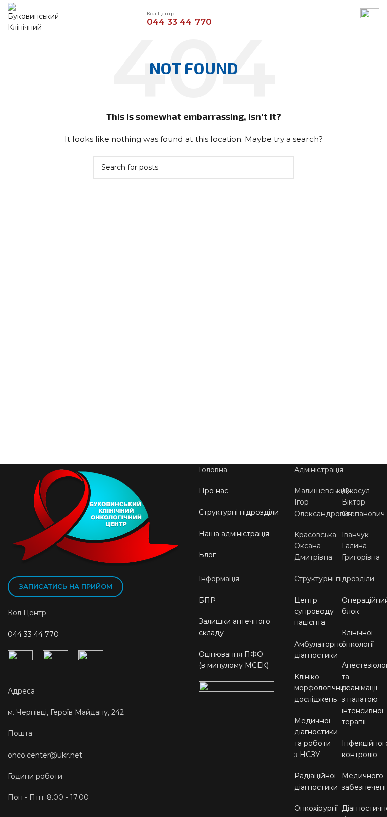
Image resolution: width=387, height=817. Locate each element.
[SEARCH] (282, 167)
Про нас (213, 490)
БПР (207, 600)
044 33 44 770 (33, 634)
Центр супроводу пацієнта (314, 611)
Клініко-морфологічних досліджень (321, 688)
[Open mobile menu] (369, 18)
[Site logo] (33, 17)
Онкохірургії (316, 808)
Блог (207, 554)
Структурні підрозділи (239, 512)
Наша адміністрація (234, 533)
